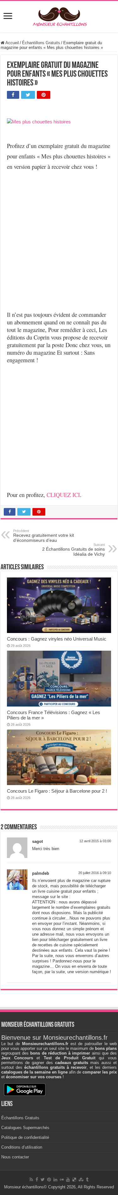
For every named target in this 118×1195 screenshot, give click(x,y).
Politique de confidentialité (25, 1137)
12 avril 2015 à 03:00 (95, 841)
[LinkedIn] (55, 1179)
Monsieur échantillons (24, 1187)
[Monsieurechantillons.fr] (59, 15)
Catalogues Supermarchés (25, 1127)
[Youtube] (67, 1179)
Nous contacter (15, 1157)
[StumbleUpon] (81, 1179)
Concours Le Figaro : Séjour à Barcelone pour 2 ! (57, 791)
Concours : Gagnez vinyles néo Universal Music (56, 639)
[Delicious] (74, 1179)
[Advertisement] (59, 236)
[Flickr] (61, 1179)
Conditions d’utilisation (21, 1147)
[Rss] (31, 1179)
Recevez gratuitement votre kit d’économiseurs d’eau (43, 536)
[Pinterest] (49, 1179)
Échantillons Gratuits (41, 42)
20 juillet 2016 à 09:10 (94, 873)
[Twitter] (42, 1179)
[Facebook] (37, 1179)
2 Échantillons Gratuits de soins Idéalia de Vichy (73, 550)
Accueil (11, 42)
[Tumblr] (87, 1179)
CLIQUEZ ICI (63, 495)
